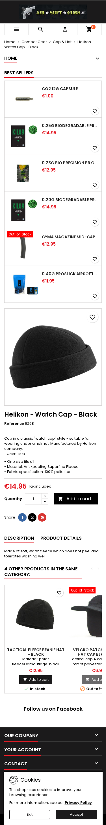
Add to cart (75, 498)
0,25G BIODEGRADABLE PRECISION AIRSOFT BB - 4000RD (70, 125)
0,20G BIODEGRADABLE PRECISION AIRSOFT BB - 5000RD (70, 199)
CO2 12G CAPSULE (60, 88)
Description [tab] (19, 538)
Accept (76, 814)
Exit (30, 814)
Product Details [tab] (61, 538)
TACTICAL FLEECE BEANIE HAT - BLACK (35, 652)
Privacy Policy (78, 802)
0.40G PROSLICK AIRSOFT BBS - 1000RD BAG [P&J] (70, 274)
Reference (14, 423)
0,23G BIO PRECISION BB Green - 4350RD (70, 163)
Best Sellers (19, 73)
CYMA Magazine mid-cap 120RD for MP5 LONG (70, 237)
